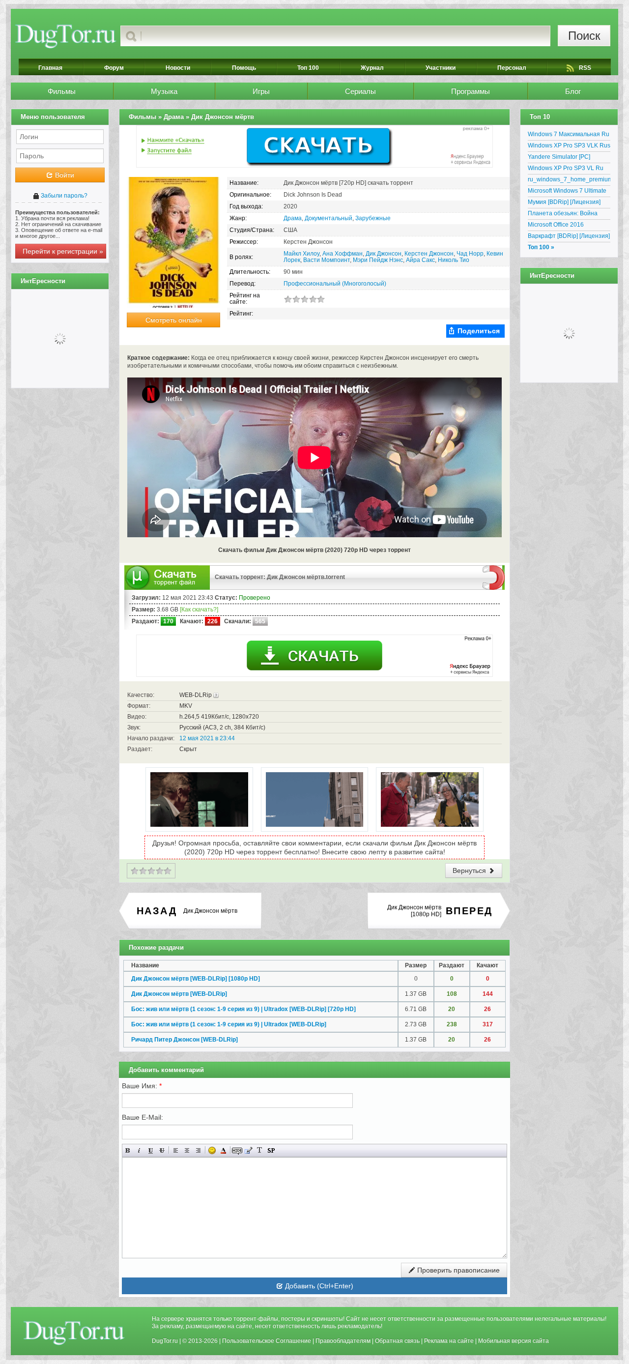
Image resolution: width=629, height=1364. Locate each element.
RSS (585, 67)
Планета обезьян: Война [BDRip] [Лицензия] (563, 215)
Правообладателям (343, 1340)
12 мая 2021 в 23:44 (207, 738)
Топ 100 (308, 67)
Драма (293, 218)
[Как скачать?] (199, 609)
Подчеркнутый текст (150, 1150)
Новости (178, 67)
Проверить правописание (457, 1270)
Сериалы (360, 91)
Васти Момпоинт (326, 260)
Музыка (164, 91)
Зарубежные (373, 218)
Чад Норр (470, 253)
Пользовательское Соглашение (266, 1340)
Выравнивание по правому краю (198, 1150)
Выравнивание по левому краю (175, 1150)
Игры (261, 91)
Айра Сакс (420, 260)
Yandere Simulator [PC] (559, 156)
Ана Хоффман (342, 253)
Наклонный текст (139, 1150)
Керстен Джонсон (429, 253)
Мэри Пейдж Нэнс (378, 260)
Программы (470, 91)
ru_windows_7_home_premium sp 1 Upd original (569, 181)
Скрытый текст (237, 1150)
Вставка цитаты (248, 1150)
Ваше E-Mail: (142, 1117)
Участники (441, 67)
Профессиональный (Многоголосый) (335, 283)
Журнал (372, 67)
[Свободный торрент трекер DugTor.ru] (74, 1332)
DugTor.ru (165, 1340)
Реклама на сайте (449, 1340)
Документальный (328, 218)
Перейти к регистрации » (63, 251)
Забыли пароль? (63, 195)
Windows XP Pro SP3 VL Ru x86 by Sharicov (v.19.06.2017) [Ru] (569, 169)
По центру (187, 1150)
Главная (50, 67)
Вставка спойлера (271, 1150)
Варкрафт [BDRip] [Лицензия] (569, 235)
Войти (63, 175)
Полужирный (128, 1150)
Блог (573, 91)
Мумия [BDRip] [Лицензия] (564, 202)
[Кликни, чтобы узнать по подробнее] (216, 695)
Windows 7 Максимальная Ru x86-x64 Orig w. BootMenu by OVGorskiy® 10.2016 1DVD (568, 136)
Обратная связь (397, 1340)
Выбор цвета (223, 1150)
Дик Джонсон (383, 253)
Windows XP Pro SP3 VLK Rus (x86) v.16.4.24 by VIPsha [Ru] (569, 147)
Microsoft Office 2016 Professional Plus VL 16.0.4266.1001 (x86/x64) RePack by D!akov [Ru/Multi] (565, 226)
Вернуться (470, 870)
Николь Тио (453, 260)
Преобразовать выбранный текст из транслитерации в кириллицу (259, 1150)
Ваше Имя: (142, 1086)
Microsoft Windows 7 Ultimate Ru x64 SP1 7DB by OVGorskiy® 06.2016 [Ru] (567, 192)
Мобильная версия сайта (513, 1340)
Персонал (511, 67)
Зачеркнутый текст (162, 1150)
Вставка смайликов (212, 1150)
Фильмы (62, 91)
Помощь (244, 67)
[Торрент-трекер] (65, 35)
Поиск (584, 35)
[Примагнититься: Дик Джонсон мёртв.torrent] (494, 577)
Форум (114, 67)
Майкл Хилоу (301, 253)
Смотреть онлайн (173, 320)
